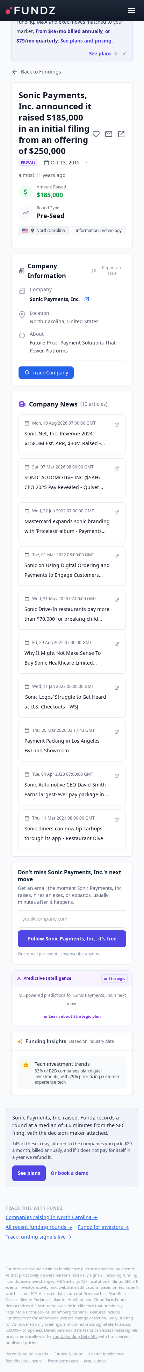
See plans (29, 1173)
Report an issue (111, 270)
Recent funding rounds (27, 1353)
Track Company (50, 372)
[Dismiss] (124, 54)
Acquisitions (95, 1360)
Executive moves (63, 1360)
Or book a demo (69, 1173)
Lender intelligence (106, 1353)
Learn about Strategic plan (75, 1016)
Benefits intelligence (24, 1360)
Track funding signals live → (39, 1236)
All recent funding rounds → (39, 1227)
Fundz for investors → (103, 1227)
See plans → (103, 54)
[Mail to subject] (109, 134)
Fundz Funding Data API (74, 1336)
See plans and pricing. (86, 41)
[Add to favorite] (96, 134)
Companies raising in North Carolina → (52, 1217)
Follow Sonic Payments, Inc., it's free (72, 938)
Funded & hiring (68, 1353)
